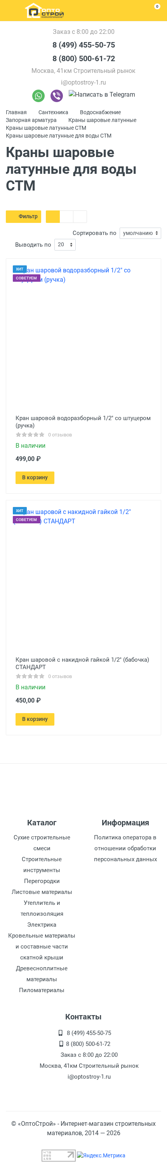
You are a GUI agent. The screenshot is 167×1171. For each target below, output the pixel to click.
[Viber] (56, 96)
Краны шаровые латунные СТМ (46, 128)
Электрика (41, 924)
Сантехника (53, 112)
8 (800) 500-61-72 (83, 58)
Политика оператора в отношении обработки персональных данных (125, 848)
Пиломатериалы (41, 990)
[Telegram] (102, 96)
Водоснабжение (100, 112)
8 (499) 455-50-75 (83, 44)
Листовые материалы (42, 891)
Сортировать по (95, 233)
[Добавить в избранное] (130, 478)
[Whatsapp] (38, 96)
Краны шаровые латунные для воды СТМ (58, 135)
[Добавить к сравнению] (144, 478)
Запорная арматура (31, 120)
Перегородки (42, 881)
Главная (16, 112)
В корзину (35, 477)
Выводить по (33, 244)
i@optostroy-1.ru (83, 82)
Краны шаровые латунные (102, 120)
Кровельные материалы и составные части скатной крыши (41, 946)
